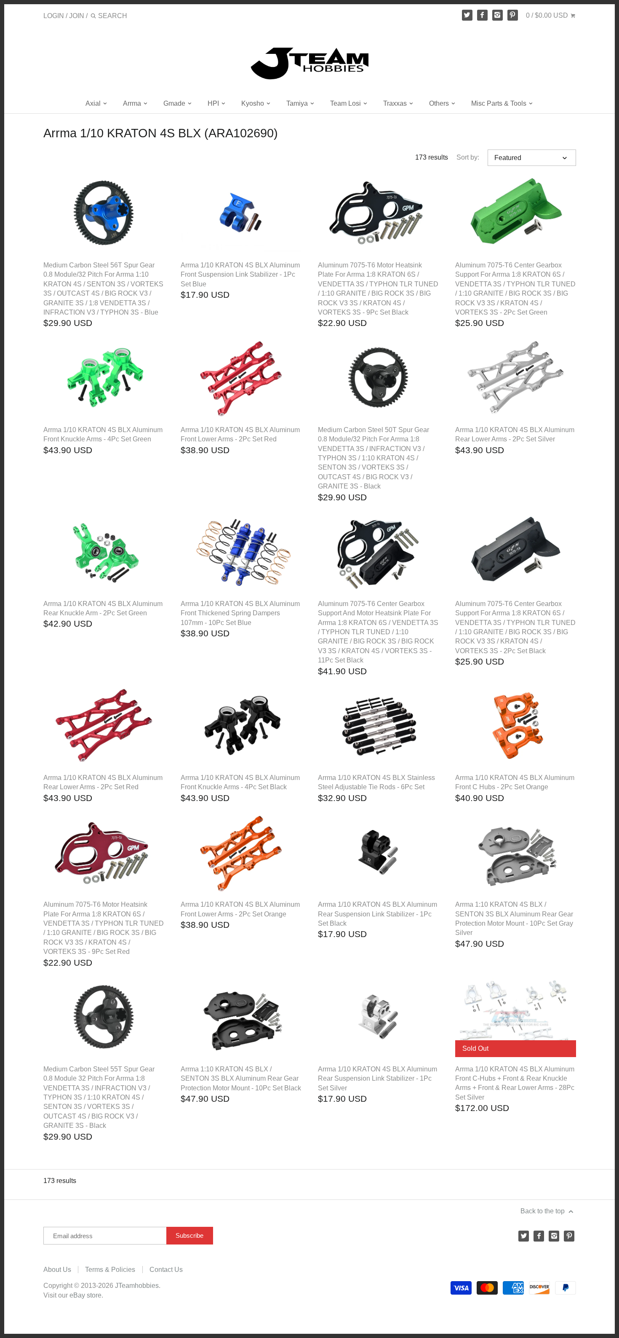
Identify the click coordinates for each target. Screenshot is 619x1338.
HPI (214, 103)
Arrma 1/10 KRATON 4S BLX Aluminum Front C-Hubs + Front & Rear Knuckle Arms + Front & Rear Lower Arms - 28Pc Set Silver (514, 1083)
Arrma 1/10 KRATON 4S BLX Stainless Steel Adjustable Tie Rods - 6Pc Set (376, 782)
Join (76, 15)
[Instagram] (497, 15)
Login (53, 15)
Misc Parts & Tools (499, 103)
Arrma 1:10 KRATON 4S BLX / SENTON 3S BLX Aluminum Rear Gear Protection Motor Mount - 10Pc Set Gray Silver (514, 918)
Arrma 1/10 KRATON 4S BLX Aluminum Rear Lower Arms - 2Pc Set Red (103, 782)
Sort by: (467, 157)
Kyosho (253, 103)
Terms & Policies (110, 1269)
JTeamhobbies (137, 1285)
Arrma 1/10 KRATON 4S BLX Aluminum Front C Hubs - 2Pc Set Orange (514, 782)
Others (440, 103)
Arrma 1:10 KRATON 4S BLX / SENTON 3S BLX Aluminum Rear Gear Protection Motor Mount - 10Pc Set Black (241, 1079)
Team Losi (346, 103)
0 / (547, 15)
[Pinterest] (512, 15)
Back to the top (543, 1211)
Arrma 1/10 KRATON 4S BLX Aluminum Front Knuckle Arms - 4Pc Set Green (103, 434)
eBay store (85, 1295)
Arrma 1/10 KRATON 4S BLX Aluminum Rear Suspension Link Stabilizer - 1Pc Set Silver (377, 1079)
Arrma (133, 103)
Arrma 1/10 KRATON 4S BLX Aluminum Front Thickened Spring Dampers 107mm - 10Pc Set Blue (240, 613)
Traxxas (395, 103)
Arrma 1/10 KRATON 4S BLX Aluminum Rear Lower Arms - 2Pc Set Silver (514, 434)
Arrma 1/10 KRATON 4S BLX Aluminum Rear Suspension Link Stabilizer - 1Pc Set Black (377, 914)
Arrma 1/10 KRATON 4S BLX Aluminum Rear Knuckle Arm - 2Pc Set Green (103, 608)
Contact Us (166, 1269)
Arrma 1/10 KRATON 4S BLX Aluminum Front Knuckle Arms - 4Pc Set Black (240, 782)
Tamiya (298, 103)
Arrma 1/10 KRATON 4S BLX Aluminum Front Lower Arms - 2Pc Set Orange (240, 909)
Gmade (175, 103)
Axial (93, 103)
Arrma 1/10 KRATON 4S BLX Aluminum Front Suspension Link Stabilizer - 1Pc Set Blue (240, 275)
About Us (57, 1269)
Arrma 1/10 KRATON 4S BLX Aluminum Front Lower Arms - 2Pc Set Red (240, 434)
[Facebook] (482, 15)
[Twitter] (467, 15)
